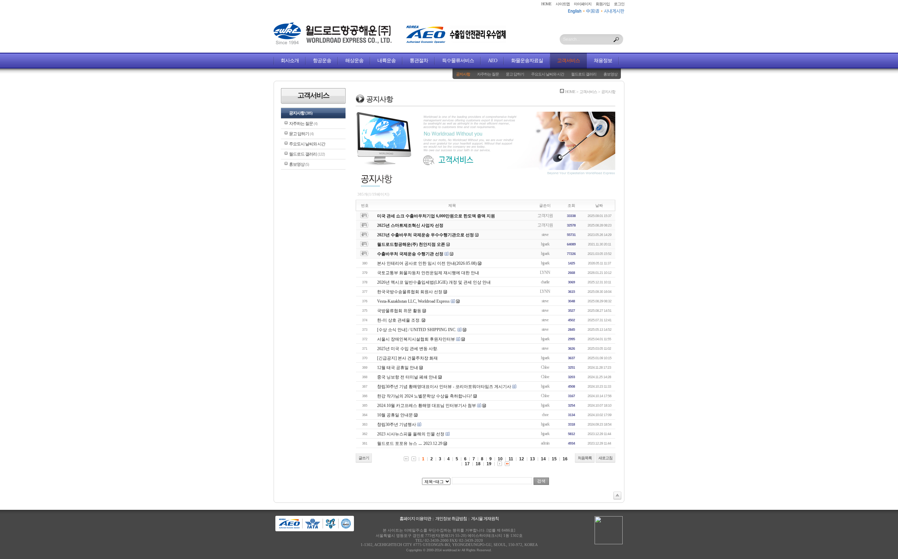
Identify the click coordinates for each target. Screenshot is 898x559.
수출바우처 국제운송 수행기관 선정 (410, 253)
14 (543, 458)
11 (511, 458)
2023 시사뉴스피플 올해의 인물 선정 (410, 434)
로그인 (619, 4)
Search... (571, 39)
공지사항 (463, 74)
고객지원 (545, 215)
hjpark (545, 244)
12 (521, 458)
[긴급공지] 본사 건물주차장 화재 (407, 358)
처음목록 (585, 458)
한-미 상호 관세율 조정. (399, 320)
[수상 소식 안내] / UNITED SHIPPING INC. (416, 329)
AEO (492, 60)
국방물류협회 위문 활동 (399, 310)
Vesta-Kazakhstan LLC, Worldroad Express (414, 301)
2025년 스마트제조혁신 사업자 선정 (410, 225)
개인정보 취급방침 (451, 518)
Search (616, 39)
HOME (546, 4)
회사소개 (290, 60)
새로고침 (605, 458)
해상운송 (354, 60)
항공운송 (322, 60)
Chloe (545, 367)
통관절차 (419, 60)
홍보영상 (610, 74)
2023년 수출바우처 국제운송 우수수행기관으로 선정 (425, 234)
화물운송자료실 (527, 60)
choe (545, 414)
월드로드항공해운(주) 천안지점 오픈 (411, 244)
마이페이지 (582, 4)
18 (478, 463)
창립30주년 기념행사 (396, 424)
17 (467, 463)
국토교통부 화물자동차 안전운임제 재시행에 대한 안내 (428, 272)
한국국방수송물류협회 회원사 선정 (409, 291)
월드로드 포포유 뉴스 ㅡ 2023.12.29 (409, 443)
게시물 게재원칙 (485, 518)
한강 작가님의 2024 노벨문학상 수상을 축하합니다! (424, 396)
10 (500, 458)
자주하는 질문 (488, 74)
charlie (545, 282)
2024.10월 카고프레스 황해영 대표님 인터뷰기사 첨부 (426, 405)
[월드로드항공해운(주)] (332, 42)
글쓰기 (363, 458)
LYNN (545, 272)
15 (554, 458)
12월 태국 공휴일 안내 (397, 367)
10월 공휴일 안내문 (395, 415)
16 (565, 458)
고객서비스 (568, 60)
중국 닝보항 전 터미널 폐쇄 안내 (407, 377)
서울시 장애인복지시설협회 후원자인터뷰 (416, 339)
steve (545, 234)
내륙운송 (386, 60)
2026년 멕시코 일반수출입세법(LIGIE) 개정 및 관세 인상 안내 (434, 282)
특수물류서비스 (458, 60)
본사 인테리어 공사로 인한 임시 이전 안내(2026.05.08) (427, 263)
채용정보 (603, 60)
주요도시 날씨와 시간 (547, 74)
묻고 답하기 (515, 74)
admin (545, 443)
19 (489, 463)
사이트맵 (563, 4)
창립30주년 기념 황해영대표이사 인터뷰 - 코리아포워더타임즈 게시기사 (444, 386)
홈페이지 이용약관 (415, 518)
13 (532, 458)
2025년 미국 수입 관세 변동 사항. (407, 348)
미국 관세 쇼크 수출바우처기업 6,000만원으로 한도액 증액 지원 (436, 215)
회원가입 (603, 4)
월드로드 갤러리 (583, 74)
